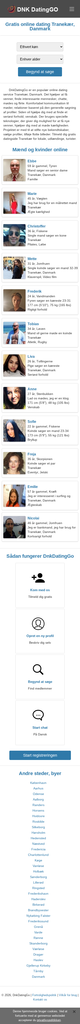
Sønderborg (38, 877)
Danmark (38, 976)
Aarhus (38, 788)
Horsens (38, 810)
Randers (38, 805)
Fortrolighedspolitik (44, 995)
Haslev (38, 960)
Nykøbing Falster (38, 915)
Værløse (38, 949)
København (38, 783)
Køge (38, 860)
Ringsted (38, 888)
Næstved (38, 843)
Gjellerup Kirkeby (38, 965)
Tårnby (38, 971)
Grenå (38, 927)
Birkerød (38, 904)
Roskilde (38, 821)
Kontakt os (40, 999)
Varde (38, 932)
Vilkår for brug (68, 995)
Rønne (38, 938)
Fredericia (38, 849)
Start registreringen (40, 755)
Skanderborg (38, 943)
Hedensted (38, 838)
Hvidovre (38, 816)
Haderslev (38, 899)
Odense (38, 794)
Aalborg (38, 799)
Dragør (38, 954)
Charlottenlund (38, 855)
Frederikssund (38, 921)
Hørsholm (38, 832)
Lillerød (38, 882)
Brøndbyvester (38, 910)
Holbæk (38, 871)
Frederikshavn (38, 893)
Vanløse (38, 866)
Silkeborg (38, 827)
